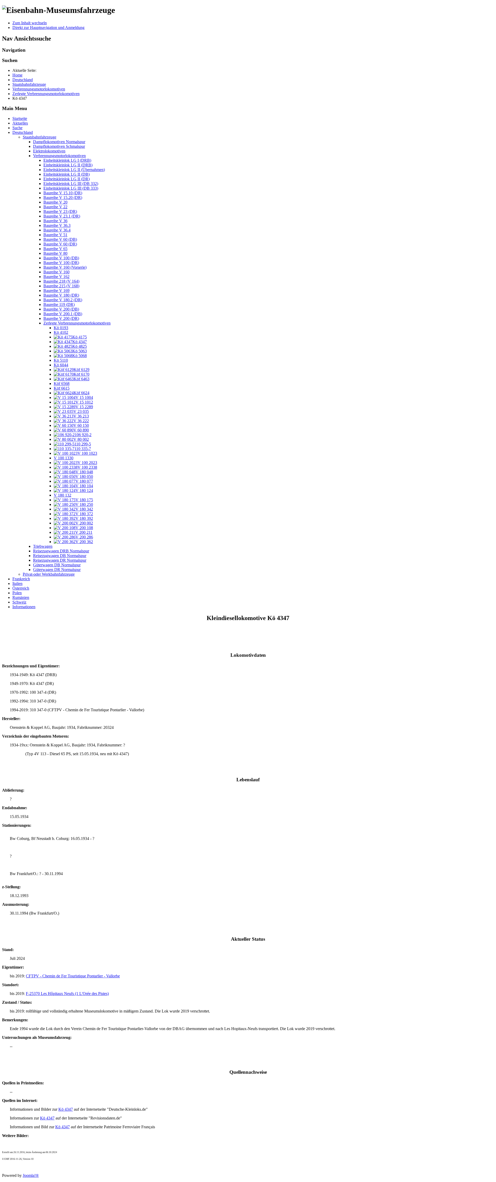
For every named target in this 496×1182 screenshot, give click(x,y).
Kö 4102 (61, 332)
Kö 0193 (61, 328)
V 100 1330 (63, 458)
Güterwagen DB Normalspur (57, 565)
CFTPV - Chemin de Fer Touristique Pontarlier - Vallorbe (73, 976)
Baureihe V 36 (55, 221)
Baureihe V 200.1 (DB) (62, 314)
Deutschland (22, 132)
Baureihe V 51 (55, 235)
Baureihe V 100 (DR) (61, 262)
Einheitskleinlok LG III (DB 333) (70, 188)
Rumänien (20, 597)
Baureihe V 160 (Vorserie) (65, 267)
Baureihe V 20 (55, 202)
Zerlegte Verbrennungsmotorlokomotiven (77, 323)
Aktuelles (20, 123)
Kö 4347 (65, 1109)
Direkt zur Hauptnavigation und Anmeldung (48, 27)
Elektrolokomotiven (49, 151)
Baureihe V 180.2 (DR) (62, 300)
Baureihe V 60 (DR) (60, 244)
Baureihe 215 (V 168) (61, 286)
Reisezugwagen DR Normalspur (59, 560)
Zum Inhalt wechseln (29, 23)
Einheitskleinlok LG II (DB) (66, 174)
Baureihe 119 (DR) (59, 304)
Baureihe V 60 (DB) (60, 239)
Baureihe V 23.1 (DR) (61, 216)
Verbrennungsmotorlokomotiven (59, 155)
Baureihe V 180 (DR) (61, 295)
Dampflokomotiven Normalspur (59, 142)
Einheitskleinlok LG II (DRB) (67, 165)
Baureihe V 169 (56, 290)
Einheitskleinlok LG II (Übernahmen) (74, 169)
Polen (17, 593)
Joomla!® (31, 1175)
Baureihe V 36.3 (57, 225)
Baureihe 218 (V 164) (61, 281)
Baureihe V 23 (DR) (60, 211)
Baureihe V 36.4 (57, 230)
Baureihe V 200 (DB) (61, 309)
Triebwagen (42, 546)
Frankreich (21, 579)
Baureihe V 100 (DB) (61, 258)
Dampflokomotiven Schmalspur (59, 146)
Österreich (20, 588)
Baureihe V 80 (55, 253)
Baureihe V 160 (56, 272)
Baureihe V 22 (55, 207)
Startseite (19, 118)
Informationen (23, 607)
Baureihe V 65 (55, 248)
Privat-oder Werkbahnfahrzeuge (49, 574)
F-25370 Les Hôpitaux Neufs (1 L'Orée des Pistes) (67, 993)
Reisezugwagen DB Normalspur (59, 555)
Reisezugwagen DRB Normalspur (61, 551)
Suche (17, 128)
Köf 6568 (61, 383)
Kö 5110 (61, 360)
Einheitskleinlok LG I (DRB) (67, 160)
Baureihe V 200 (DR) (61, 318)
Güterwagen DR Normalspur (57, 569)
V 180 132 (62, 495)
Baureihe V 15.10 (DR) (62, 193)
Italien (17, 583)
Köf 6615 (61, 388)
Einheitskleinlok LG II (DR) (66, 179)
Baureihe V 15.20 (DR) (62, 197)
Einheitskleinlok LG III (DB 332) (70, 183)
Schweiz (19, 602)
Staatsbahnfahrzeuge (39, 137)
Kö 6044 (61, 365)
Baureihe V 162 (56, 276)
